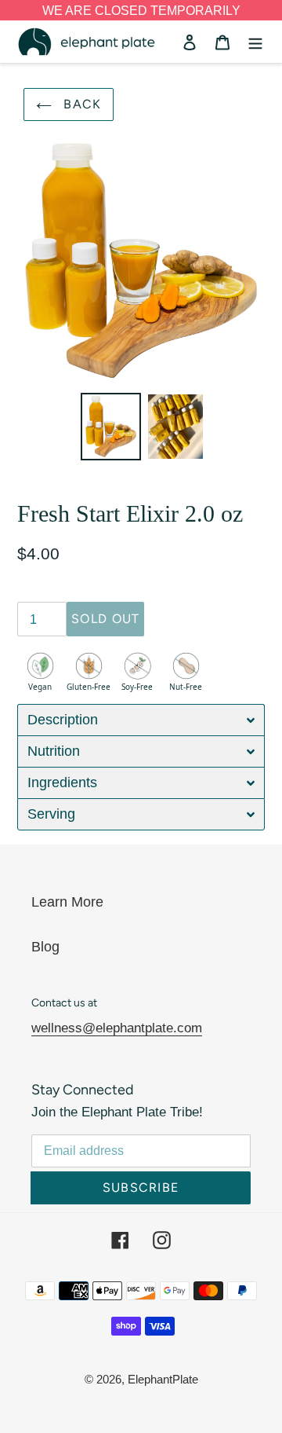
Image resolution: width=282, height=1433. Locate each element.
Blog (45, 947)
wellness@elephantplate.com (116, 1028)
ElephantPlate (163, 1379)
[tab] (141, 719)
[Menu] (255, 42)
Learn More (67, 902)
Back (80, 104)
